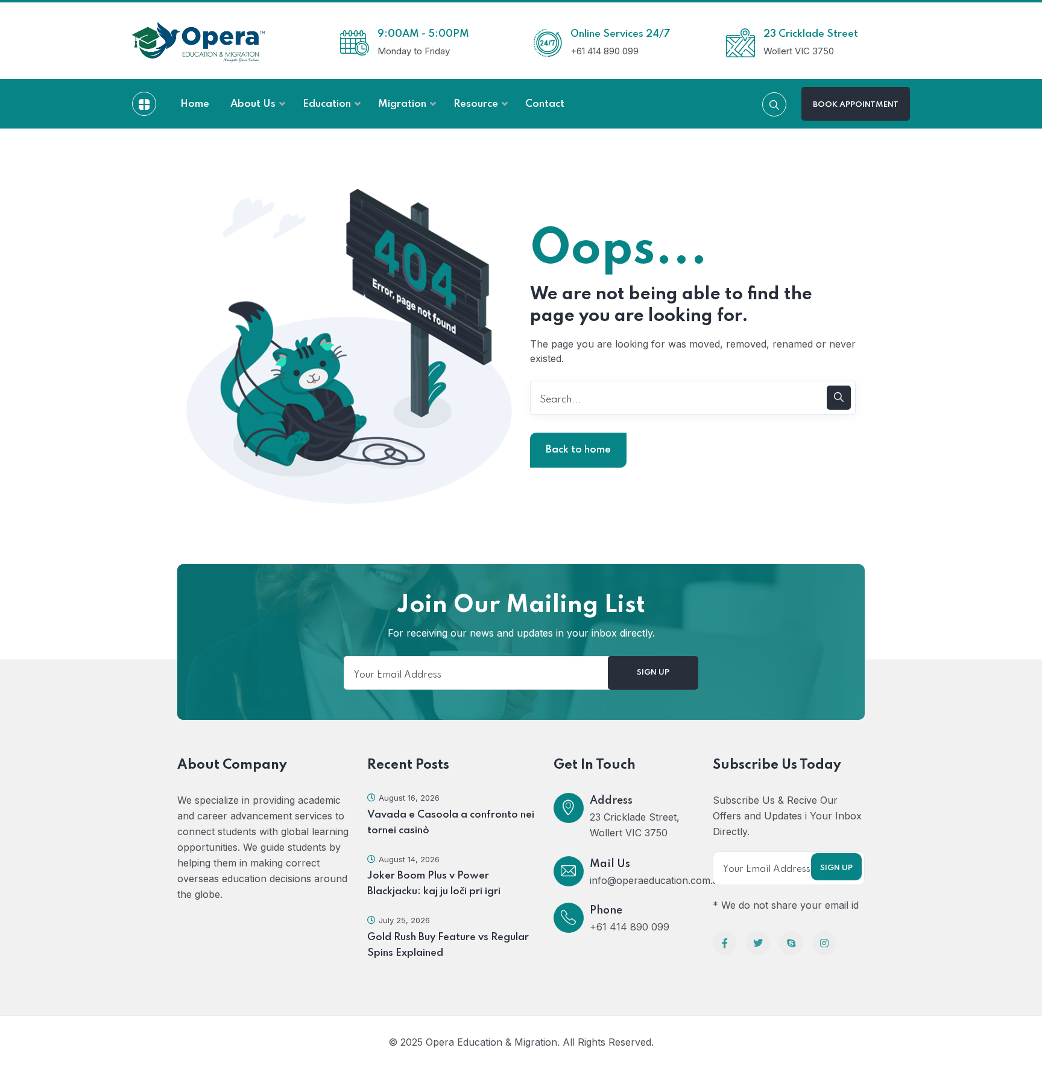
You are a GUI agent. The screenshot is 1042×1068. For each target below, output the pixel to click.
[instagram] (824, 943)
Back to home (578, 450)
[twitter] (758, 943)
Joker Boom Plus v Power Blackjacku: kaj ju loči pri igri (433, 884)
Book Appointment (855, 105)
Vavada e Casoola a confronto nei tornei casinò (450, 823)
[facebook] (725, 943)
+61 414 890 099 (629, 927)
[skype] (791, 943)
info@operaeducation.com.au (657, 880)
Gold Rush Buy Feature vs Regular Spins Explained (448, 945)
